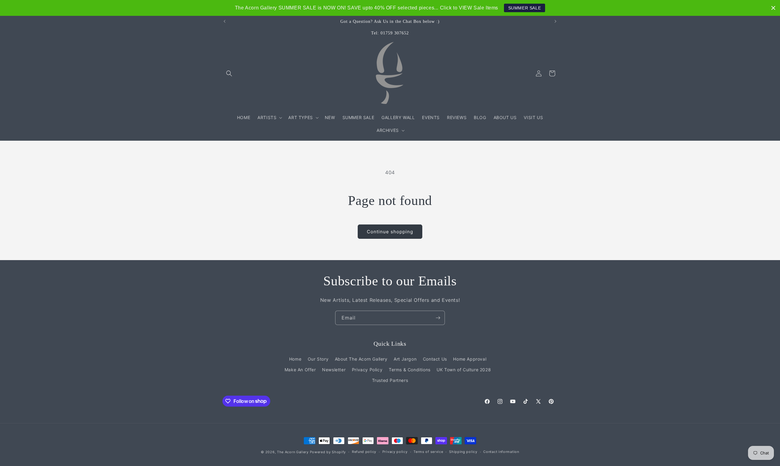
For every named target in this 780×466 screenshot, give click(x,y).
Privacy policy (395, 452)
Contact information (501, 452)
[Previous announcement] (224, 21)
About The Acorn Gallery (361, 359)
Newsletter (334, 369)
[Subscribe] (438, 318)
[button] (229, 73)
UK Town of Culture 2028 (464, 369)
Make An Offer (300, 369)
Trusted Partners (390, 380)
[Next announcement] (555, 21)
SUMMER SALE (524, 7)
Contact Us (435, 359)
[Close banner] (773, 8)
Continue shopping (390, 232)
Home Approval (469, 359)
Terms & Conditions (410, 369)
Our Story (318, 359)
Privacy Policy (367, 369)
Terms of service (428, 452)
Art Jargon (405, 359)
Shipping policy (463, 452)
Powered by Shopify (328, 452)
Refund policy (364, 452)
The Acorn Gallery (293, 452)
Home (295, 359)
